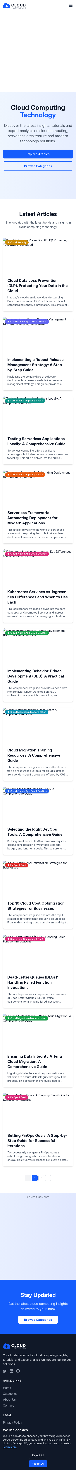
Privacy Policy (12, 1422)
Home (7, 1388)
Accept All (38, 1463)
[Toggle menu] (71, 5)
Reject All (38, 1455)
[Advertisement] (38, 52)
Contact (8, 1405)
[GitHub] (18, 1371)
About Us (9, 1399)
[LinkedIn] (11, 1371)
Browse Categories (38, 166)
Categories (10, 1393)
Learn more (10, 1447)
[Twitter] (5, 1371)
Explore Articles (38, 154)
